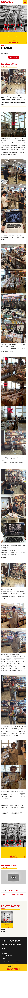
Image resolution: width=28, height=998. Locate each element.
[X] (6, 955)
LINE (16, 890)
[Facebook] (4, 955)
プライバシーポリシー (14, 965)
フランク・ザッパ (21, 731)
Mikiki (16, 961)
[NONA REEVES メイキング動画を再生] (13, 877)
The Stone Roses (11, 731)
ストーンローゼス (13, 726)
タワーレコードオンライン (7, 961)
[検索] (21, 2)
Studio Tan (22, 733)
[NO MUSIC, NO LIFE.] (7, 2)
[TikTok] (8, 955)
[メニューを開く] (25, 2)
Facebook (10, 890)
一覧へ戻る (13, 894)
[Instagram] (2, 955)
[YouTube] (11, 955)
